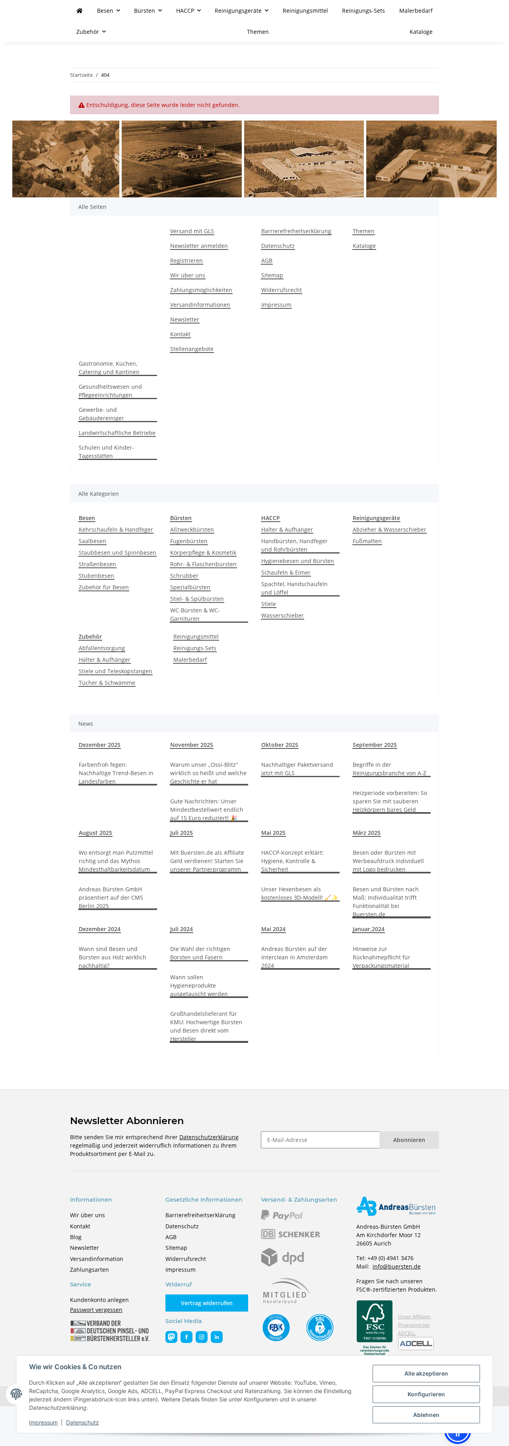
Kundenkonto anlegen (99, 1300)
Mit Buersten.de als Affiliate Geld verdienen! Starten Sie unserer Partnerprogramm (207, 861)
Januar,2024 (369, 929)
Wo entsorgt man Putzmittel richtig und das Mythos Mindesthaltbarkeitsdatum (116, 861)
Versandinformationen (200, 304)
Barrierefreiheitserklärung (296, 231)
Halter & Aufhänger (287, 529)
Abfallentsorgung (102, 648)
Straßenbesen (97, 564)
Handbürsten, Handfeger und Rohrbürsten (294, 545)
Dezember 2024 (99, 929)
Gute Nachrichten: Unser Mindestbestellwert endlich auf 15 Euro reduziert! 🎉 (206, 809)
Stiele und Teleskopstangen (115, 671)
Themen (258, 31)
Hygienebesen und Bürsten (297, 561)
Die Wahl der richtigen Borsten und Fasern (200, 953)
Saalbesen (92, 541)
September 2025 (375, 744)
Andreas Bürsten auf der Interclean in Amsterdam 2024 (294, 957)
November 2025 (191, 744)
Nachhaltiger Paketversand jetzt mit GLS (297, 769)
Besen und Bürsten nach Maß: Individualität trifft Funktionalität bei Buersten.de (386, 901)
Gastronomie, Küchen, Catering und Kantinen (109, 368)
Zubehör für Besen (104, 587)
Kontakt (180, 334)
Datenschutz (82, 1422)
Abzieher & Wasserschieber (389, 529)
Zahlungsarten (89, 1269)
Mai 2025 (273, 832)
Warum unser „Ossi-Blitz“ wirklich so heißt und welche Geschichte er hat (208, 773)
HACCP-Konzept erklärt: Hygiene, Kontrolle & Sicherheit (292, 861)
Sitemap (272, 275)
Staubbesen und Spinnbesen (117, 552)
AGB (266, 260)
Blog (76, 1237)
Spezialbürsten (190, 587)
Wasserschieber (282, 615)
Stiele (268, 604)
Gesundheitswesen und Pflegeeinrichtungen (110, 391)
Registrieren (186, 260)
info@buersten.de (397, 1266)
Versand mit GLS (192, 231)
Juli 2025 (181, 832)
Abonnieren (409, 1140)
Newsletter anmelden (199, 245)
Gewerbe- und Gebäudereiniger (101, 414)
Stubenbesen (96, 575)
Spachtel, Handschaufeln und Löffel (294, 588)
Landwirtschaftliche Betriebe (117, 433)
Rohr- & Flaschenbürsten (203, 564)
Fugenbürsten (189, 541)
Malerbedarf (190, 659)
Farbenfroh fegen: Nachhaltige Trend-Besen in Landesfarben (116, 773)
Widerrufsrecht (281, 290)
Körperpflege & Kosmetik (203, 552)
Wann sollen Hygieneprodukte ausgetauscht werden (199, 985)
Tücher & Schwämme (107, 682)
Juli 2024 (181, 929)
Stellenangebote (192, 349)
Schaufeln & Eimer (286, 572)
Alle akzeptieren (426, 1373)
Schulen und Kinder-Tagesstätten (106, 452)
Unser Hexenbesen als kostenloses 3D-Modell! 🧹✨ (299, 893)
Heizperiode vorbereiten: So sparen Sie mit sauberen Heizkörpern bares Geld (390, 801)
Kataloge (421, 31)
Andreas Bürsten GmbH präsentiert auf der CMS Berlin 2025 (111, 897)
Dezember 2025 (99, 744)
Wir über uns (187, 275)
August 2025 (95, 832)
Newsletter (184, 319)
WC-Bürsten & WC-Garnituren (195, 614)
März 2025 (367, 832)
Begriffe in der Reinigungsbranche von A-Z (389, 769)
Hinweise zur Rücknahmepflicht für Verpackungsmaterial (381, 957)
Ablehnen (426, 1414)
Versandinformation (96, 1259)
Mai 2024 (273, 929)
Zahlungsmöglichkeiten (201, 290)
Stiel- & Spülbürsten (197, 598)
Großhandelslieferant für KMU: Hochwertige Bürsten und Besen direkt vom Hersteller (206, 1026)
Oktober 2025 (279, 744)
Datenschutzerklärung (209, 1137)
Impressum (43, 1422)
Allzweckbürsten (192, 529)
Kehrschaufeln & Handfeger (116, 529)
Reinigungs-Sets (194, 648)
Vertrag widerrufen (207, 1303)
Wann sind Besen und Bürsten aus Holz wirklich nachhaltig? (112, 957)
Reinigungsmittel (196, 636)
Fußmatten (367, 541)
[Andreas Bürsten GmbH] (79, 10)
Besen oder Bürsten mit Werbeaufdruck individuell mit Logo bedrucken (388, 861)
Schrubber (184, 575)
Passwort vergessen (96, 1309)
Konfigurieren (426, 1394)
